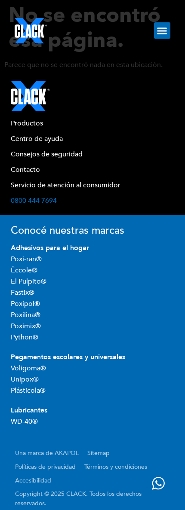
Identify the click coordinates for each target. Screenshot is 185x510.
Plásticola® (28, 390)
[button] (162, 30)
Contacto (25, 169)
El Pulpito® (29, 281)
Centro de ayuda (37, 139)
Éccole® (25, 270)
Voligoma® (28, 368)
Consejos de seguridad (47, 154)
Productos (27, 123)
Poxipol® (26, 303)
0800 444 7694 (34, 200)
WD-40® (24, 421)
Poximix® (27, 326)
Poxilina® (26, 315)
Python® (24, 337)
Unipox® (25, 379)
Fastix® (23, 292)
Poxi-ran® (26, 259)
